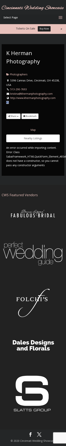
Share (13, 116)
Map (33, 130)
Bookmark (30, 116)
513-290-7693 (18, 89)
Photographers (18, 74)
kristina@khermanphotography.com (31, 93)
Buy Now (44, 28)
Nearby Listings (33, 138)
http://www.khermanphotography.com (33, 98)
